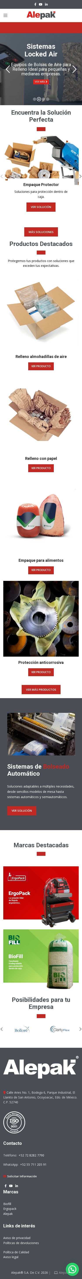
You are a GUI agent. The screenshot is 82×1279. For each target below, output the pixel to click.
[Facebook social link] (35, 4)
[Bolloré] (22, 1029)
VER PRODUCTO (41, 366)
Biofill (7, 1204)
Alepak (8, 1214)
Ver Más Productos (41, 690)
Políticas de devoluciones (21, 1243)
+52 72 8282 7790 (31, 1155)
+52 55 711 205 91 (33, 1164)
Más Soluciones (41, 232)
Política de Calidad (16, 1252)
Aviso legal (10, 1257)
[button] (72, 1269)
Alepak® (64, 1272)
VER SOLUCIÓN (41, 207)
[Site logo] (41, 15)
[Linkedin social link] (46, 4)
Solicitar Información (22, 1176)
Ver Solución (22, 811)
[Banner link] (41, 159)
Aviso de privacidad (16, 1238)
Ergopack (9, 1209)
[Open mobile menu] (5, 15)
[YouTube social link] (41, 4)
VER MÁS (40, 81)
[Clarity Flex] (60, 1029)
